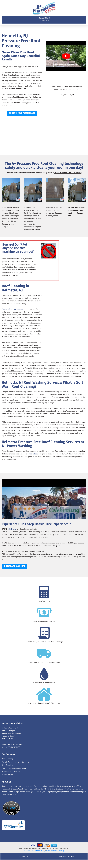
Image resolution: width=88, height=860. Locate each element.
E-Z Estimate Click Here (65, 857)
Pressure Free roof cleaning (12, 309)
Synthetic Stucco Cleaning (12, 771)
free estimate (34, 454)
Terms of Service (51, 851)
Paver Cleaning (7, 774)
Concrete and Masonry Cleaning (14, 768)
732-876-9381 (44, 19)
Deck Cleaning (7, 765)
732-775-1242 (29, 851)
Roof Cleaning (7, 759)
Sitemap (61, 851)
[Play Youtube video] (66, 56)
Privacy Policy (40, 851)
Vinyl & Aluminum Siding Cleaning (15, 762)
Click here (12, 529)
